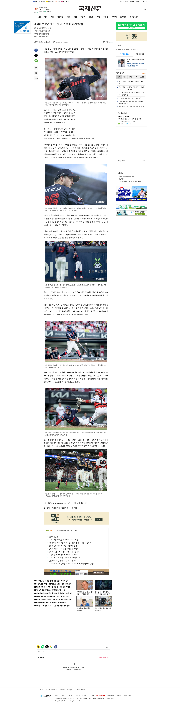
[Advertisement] (92, 121)
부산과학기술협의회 (51, 690)
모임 (122, 119)
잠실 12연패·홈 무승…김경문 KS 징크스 (63, 560)
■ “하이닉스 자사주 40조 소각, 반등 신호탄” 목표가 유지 (52, 606)
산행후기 (127, 121)
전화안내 (64, 696)
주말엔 (82, 17)
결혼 (129, 119)
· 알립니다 (121, 179)
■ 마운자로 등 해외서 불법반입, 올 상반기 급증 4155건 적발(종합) (55, 584)
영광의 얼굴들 (53, 536)
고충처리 (119, 696)
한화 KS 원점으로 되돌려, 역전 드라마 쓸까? (64, 551)
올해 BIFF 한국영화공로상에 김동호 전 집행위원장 (84, 593)
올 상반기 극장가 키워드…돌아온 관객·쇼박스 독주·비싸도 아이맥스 (103, 594)
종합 (119, 77)
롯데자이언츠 (72, 530)
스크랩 (36, 78)
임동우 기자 (37, 42)
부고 (140, 119)
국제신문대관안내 (80, 690)
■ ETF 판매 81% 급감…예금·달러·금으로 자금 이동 (51, 596)
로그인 (120, 2)
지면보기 (132, 2)
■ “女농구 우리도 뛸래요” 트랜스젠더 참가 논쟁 (49, 590)
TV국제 (114, 17)
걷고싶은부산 (61, 690)
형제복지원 (119, 49)
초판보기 (138, 2)
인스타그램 (66, 1)
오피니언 (123, 17)
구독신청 (144, 2)
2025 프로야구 (61, 530)
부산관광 (126, 49)
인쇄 (36, 68)
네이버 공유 (36, 61)
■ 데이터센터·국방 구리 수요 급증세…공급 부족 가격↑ (52, 587)
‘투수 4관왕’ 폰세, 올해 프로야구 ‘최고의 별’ (63, 539)
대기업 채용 (134, 49)
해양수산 (61, 17)
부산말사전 (134, 17)
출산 (133, 119)
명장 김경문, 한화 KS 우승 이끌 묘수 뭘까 (63, 545)
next (146, 193)
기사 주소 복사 (36, 73)
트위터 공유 (36, 55)
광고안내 (71, 696)
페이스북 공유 (36, 50)
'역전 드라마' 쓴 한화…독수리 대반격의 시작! (64, 557)
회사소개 (57, 696)
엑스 (44, 1)
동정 (136, 119)
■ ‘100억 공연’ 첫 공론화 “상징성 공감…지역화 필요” (51, 581)
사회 (39, 17)
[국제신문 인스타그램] (69, 508)
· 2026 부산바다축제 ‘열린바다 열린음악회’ (130, 181)
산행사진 (133, 121)
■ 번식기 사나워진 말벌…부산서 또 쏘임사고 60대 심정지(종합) (55, 599)
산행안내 (120, 121)
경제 (52, 17)
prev (117, 193)
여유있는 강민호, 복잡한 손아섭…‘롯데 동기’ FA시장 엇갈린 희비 (71, 542)
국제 (68, 17)
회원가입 (125, 2)
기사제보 (91, 696)
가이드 (121, 124)
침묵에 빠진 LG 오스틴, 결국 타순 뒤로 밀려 (63, 548)
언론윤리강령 (111, 696)
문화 (75, 17)
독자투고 (84, 696)
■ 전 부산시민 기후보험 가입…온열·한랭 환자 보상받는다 (53, 593)
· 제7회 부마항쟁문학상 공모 (126, 176)
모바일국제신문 (127, 696)
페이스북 (37, 1)
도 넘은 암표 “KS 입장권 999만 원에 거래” (63, 554)
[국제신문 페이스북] (53, 508)
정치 (45, 17)
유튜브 (58, 1)
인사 (119, 119)
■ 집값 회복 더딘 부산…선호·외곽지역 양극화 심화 (50, 602)
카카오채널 (51, 1)
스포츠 (91, 17)
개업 (126, 119)
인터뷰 (105, 17)
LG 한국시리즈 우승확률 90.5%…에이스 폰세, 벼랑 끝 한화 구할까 (71, 563)
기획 (98, 17)
